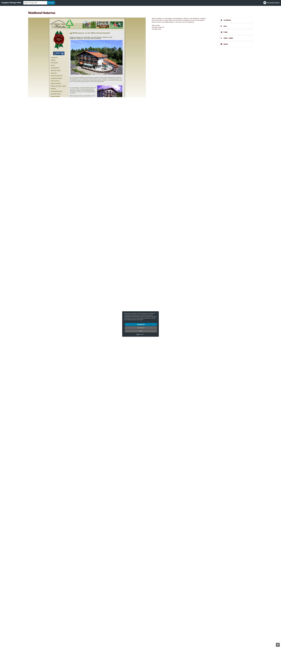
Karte (225, 26)
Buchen (226, 44)
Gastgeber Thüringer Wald (11, 3)
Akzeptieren (141, 324)
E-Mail (225, 32)
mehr (140, 331)
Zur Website (227, 20)
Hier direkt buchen (273, 3)
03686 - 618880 (228, 38)
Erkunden (51, 3)
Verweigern (140, 327)
